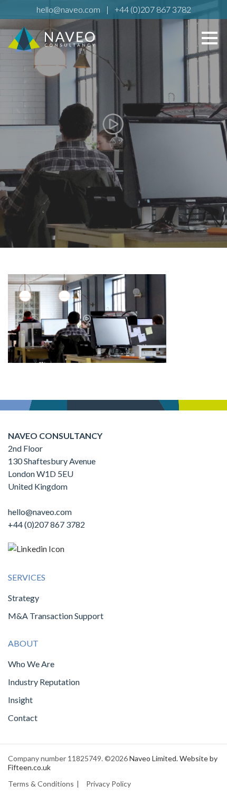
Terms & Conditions (41, 783)
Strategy (23, 598)
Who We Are (31, 664)
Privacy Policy (108, 783)
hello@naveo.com (68, 9)
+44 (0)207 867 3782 (153, 9)
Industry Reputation (44, 682)
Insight (20, 700)
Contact (22, 718)
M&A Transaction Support (55, 616)
